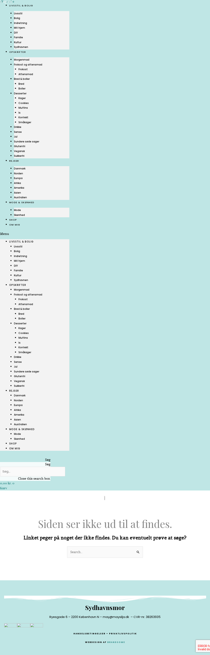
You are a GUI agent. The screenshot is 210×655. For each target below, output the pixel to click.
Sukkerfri (19, 156)
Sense (18, 132)
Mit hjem (19, 27)
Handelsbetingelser (89, 633)
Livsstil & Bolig (21, 5)
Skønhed (19, 215)
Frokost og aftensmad (28, 64)
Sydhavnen (21, 47)
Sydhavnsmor (105, 607)
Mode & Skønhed (21, 202)
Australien (20, 197)
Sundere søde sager (26, 141)
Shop (13, 219)
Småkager (24, 122)
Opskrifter (17, 52)
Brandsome (116, 642)
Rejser (14, 160)
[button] (34, 234)
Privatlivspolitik (123, 633)
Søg (47, 464)
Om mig (14, 224)
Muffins (23, 107)
